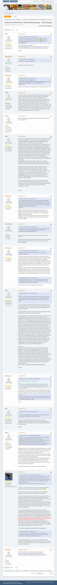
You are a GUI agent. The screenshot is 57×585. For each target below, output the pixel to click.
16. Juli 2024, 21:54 (21, 92)
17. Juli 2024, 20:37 (21, 432)
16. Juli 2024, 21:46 (21, 75)
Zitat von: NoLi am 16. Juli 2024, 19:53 (28, 59)
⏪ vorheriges (42, 26)
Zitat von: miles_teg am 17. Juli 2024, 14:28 (28, 293)
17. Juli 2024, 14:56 (21, 290)
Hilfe (32, 582)
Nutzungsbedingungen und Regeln (41, 582)
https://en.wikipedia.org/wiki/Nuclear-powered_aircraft (30, 553)
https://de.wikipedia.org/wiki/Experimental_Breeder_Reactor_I (32, 555)
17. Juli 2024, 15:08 (21, 375)
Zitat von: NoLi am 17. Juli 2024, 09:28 (28, 198)
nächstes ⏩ (49, 26)
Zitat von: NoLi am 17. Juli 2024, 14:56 (28, 378)
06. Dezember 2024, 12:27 (23, 549)
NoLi (6, 34)
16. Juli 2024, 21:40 (21, 56)
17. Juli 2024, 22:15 (21, 472)
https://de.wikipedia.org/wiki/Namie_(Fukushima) (33, 364)
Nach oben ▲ (51, 582)
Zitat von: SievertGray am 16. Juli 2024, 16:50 (29, 36)
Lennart (7, 472)
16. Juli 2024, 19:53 (21, 33)
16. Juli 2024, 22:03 (21, 115)
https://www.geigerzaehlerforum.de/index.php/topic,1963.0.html (33, 46)
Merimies (8, 549)
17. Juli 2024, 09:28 (21, 136)
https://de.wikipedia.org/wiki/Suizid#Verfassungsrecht (33, 528)
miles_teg (8, 75)
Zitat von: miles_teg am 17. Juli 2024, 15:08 (28, 411)
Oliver (7, 92)
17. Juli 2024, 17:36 (21, 408)
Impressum (28, 582)
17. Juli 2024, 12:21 (21, 195)
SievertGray (8, 56)
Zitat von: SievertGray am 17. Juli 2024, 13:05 (29, 250)
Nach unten (7, 29)
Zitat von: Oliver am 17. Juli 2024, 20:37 (28, 475)
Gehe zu (33, 573)
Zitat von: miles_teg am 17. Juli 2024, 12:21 (28, 227)
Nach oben (6, 567)
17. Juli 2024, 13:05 (21, 224)
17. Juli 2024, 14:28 (21, 247)
